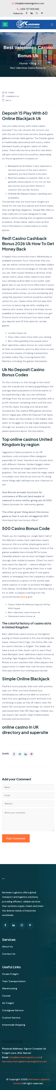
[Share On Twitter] (20, 754)
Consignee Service (12, 1010)
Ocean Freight (10, 974)
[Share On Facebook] (14, 754)
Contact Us (8, 953)
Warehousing (9, 988)
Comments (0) (12, 96)
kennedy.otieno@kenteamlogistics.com (24, 1061)
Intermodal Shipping (13, 1024)
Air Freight (8, 1003)
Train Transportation (14, 981)
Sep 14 (8, 100)
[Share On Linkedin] (25, 754)
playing (23, 596)
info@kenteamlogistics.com (25, 1057)
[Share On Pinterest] (31, 754)
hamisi (11, 92)
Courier (6, 995)
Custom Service (11, 1017)
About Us (7, 946)
